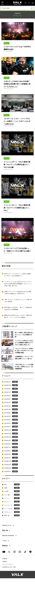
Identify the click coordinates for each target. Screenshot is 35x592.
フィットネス (10, 508)
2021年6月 (9, 413)
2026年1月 (9, 382)
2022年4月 (9, 402)
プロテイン (10, 512)
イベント (10, 498)
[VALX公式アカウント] (19, 551)
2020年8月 (9, 444)
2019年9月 (9, 471)
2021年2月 (9, 423)
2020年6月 (9, 451)
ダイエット (10, 501)
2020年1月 (9, 457)
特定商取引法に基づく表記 (9, 567)
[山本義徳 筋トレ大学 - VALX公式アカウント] (14, 551)
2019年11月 (9, 464)
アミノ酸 (10, 495)
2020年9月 (9, 440)
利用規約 (4, 561)
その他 (10, 491)
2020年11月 (9, 433)
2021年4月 (9, 416)
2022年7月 (9, 392)
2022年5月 (9, 399)
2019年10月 (9, 468)
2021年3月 (9, 419)
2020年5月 (9, 454)
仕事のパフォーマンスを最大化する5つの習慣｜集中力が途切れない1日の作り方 (17, 292)
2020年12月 (9, 430)
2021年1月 (9, 426)
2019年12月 (9, 461)
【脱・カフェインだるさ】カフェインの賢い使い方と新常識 (18, 300)
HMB (10, 488)
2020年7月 (9, 447)
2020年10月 (9, 437)
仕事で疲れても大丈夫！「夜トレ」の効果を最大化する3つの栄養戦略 (18, 308)
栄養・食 (10, 515)
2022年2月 (9, 409)
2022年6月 (9, 395)
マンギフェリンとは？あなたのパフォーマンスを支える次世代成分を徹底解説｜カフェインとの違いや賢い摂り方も (18, 284)
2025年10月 (9, 385)
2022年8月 (9, 389)
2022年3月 (9, 406)
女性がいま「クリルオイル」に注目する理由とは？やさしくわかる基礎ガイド (18, 274)
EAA (10, 484)
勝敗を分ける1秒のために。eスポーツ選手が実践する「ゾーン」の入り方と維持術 (18, 316)
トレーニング (10, 505)
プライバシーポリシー (8, 564)
